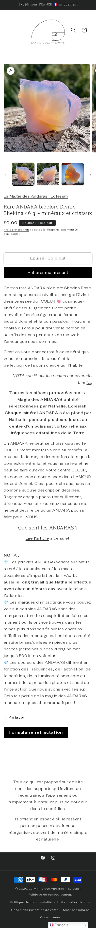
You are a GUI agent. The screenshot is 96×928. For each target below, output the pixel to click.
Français (61, 925)
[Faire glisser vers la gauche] (5, 175)
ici (89, 382)
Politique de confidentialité (31, 902)
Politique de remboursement (50, 894)
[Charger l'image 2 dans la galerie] (48, 174)
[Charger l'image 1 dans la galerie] (23, 174)
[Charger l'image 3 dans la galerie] (73, 174)
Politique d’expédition (73, 902)
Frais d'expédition (16, 229)
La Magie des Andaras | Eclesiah (36, 196)
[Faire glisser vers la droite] (90, 175)
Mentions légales (76, 910)
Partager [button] (16, 717)
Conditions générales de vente (34, 910)
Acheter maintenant (48, 272)
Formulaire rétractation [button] (36, 732)
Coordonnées (50, 917)
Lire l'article (37, 538)
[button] (9, 30)
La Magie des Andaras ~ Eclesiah (55, 888)
